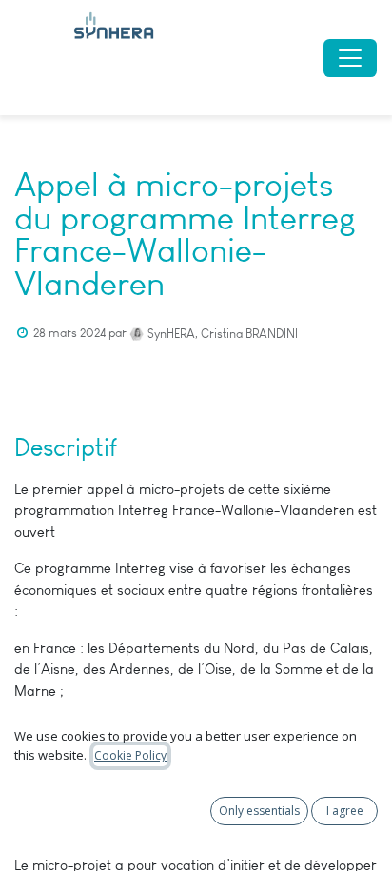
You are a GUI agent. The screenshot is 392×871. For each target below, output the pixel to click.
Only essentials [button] (259, 810)
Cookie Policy (130, 755)
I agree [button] (344, 810)
